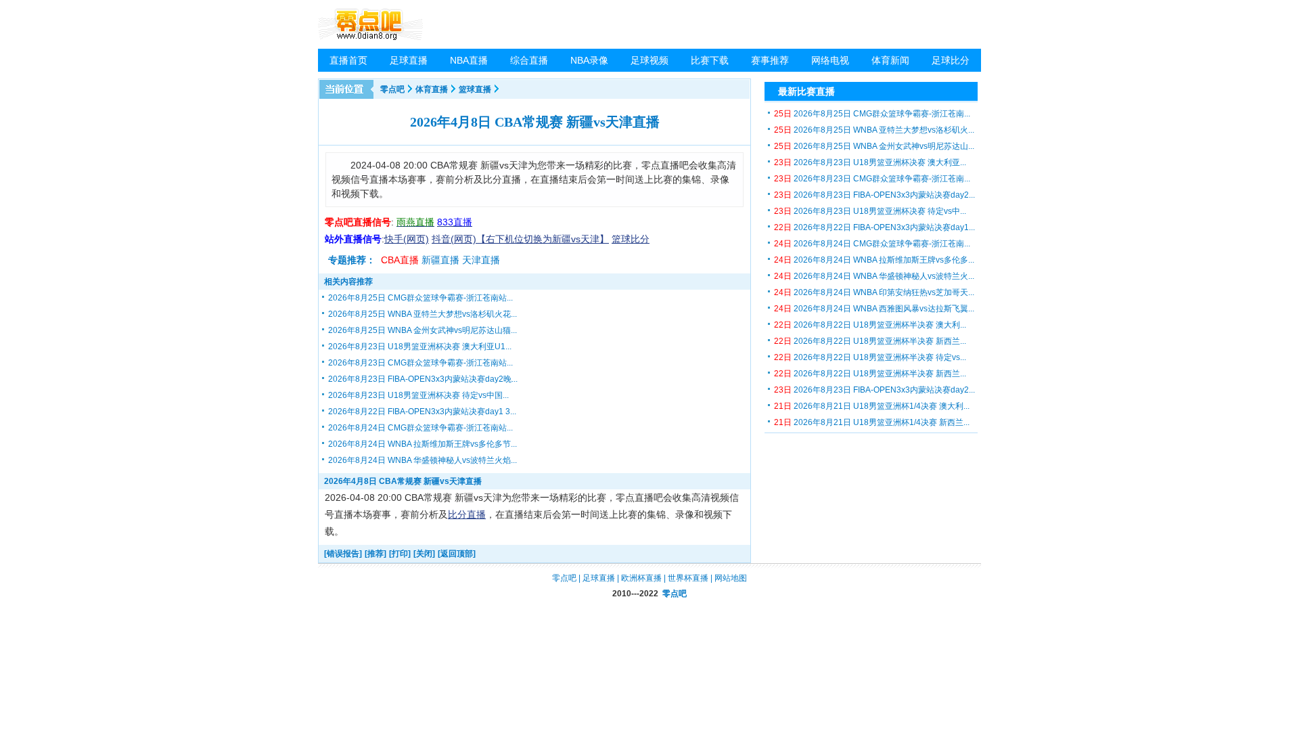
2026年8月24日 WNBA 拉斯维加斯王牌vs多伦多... (874, 260)
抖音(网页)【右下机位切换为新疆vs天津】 (520, 239)
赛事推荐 (770, 60)
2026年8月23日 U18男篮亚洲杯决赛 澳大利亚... (870, 162)
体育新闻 (890, 60)
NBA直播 (469, 60)
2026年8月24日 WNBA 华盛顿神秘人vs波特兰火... (874, 276)
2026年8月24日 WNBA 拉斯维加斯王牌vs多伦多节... (422, 444)
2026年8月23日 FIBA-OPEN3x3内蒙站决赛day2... (874, 195)
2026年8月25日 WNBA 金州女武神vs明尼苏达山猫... (422, 330)
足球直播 (409, 60)
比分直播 (467, 514)
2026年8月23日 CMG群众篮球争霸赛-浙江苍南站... (420, 363)
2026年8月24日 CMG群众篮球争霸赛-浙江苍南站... (420, 428)
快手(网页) (406, 239)
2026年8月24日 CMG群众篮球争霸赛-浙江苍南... (872, 243)
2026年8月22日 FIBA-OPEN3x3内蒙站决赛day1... (874, 227)
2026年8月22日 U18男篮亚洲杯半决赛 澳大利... (870, 325)
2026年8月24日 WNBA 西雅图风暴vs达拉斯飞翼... (874, 308)
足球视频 (649, 60)
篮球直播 (475, 89)
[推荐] (375, 553)
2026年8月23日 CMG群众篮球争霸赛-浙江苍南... (872, 178)
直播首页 (348, 60)
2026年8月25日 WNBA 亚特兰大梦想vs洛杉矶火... (874, 130)
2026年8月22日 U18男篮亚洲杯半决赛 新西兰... (870, 341)
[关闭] (424, 553)
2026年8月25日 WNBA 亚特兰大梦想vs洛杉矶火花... (422, 314)
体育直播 (431, 89)
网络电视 (830, 60)
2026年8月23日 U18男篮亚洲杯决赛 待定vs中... (870, 211)
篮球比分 (631, 239)
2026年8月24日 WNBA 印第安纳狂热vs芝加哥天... (874, 292)
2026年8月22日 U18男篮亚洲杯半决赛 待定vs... (870, 357)
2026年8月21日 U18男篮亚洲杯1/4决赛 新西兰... (872, 422)
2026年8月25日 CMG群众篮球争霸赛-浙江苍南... (872, 113)
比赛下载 (710, 60)
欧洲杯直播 (641, 578)
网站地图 (730, 578)
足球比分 (951, 60)
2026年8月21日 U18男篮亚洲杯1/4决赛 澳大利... (872, 406)
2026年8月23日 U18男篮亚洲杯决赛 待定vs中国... (418, 395)
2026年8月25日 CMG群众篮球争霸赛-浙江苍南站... (420, 298)
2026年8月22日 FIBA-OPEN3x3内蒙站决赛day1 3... (422, 411)
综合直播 (529, 60)
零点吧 (392, 89)
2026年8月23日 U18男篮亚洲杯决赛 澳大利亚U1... (419, 346)
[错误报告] (343, 553)
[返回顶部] (457, 553)
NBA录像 (589, 60)
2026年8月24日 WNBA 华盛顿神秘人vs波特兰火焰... (422, 460)
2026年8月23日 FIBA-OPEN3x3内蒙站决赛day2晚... (423, 379)
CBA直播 (400, 259)
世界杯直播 (688, 578)
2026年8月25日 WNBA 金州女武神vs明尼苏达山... (874, 146)
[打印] (400, 553)
